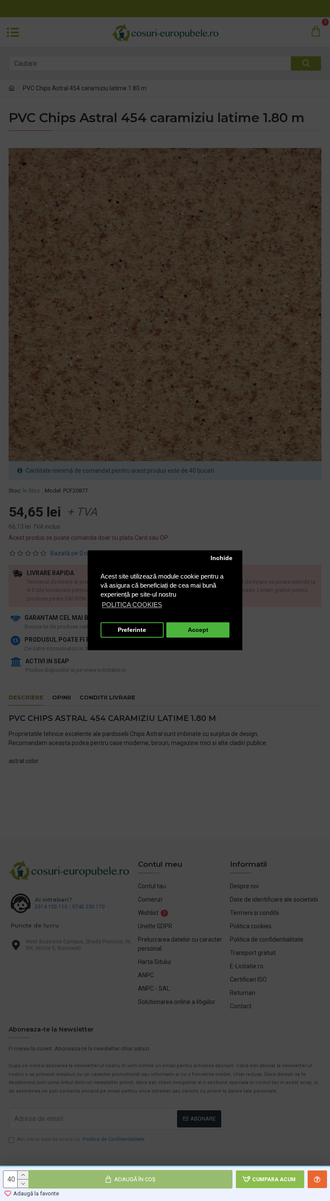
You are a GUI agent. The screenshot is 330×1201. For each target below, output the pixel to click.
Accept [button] (198, 630)
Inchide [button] (221, 558)
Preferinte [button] (132, 630)
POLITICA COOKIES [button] (132, 605)
